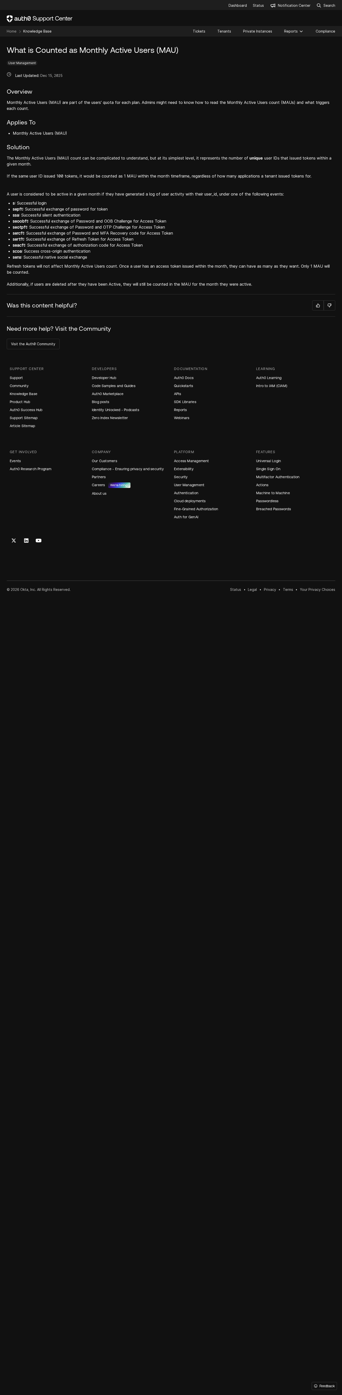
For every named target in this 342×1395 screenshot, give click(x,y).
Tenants (224, 31)
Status (235, 589)
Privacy (270, 589)
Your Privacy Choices (317, 589)
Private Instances (257, 31)
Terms (288, 589)
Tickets (199, 31)
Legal (252, 589)
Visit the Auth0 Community (33, 344)
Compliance (325, 31)
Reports (291, 31)
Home (12, 31)
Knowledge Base (37, 31)
